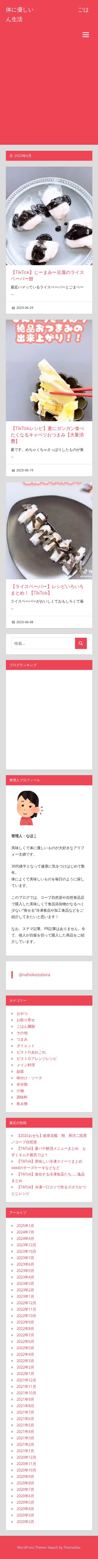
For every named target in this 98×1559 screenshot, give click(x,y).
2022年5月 (25, 1347)
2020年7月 (25, 1489)
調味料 (22, 1097)
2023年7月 (25, 1257)
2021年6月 (25, 1418)
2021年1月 (25, 1450)
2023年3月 (25, 1283)
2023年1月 (25, 1296)
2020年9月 (25, 1476)
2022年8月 (25, 1328)
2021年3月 (25, 1437)
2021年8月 (25, 1405)
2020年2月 (25, 1521)
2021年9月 (25, 1399)
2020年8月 (25, 1482)
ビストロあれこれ (31, 1052)
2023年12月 (26, 1244)
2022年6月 (25, 1341)
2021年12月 (26, 1380)
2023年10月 (26, 1251)
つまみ (22, 1039)
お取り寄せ (26, 1019)
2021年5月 (25, 1425)
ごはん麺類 (26, 1026)
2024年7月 (25, 1232)
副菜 (20, 1071)
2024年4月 (25, 1238)
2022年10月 (26, 1315)
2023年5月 (25, 1270)
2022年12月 (26, 1302)
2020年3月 (25, 1515)
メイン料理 (26, 1064)
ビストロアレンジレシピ (37, 1058)
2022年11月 (26, 1309)
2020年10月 (26, 1470)
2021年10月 (26, 1392)
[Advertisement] (49, 93)
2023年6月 (25, 1264)
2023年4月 (25, 1277)
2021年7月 (25, 1412)
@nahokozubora (34, 974)
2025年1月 (25, 1225)
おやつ (22, 1013)
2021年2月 (25, 1444)
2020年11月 (26, 1463)
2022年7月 (25, 1334)
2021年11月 (26, 1386)
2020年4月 (25, 1508)
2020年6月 (25, 1495)
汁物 (20, 1090)
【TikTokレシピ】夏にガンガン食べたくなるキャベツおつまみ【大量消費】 (47, 435)
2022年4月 (25, 1354)
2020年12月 (26, 1457)
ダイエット (26, 1045)
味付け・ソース (29, 1077)
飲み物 (22, 1103)
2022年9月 (25, 1322)
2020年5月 (25, 1502)
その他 (22, 1032)
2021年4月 (25, 1431)
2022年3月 (25, 1360)
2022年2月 (25, 1367)
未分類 (22, 1084)
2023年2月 (25, 1289)
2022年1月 (25, 1373)
